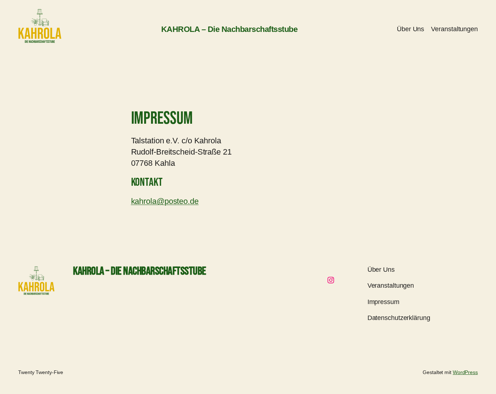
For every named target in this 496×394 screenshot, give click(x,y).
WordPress (465, 372)
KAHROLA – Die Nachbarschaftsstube (229, 29)
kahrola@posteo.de (165, 201)
